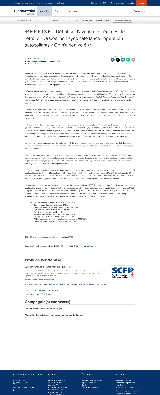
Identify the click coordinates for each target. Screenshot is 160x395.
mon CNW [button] (103, 3)
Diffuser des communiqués (57, 387)
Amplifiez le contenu (55, 392)
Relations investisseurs (45, 3)
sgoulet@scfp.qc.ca (87, 246)
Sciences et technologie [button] (49, 20)
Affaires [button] (33, 20)
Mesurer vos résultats (55, 390)
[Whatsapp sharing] (128, 60)
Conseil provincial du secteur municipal (43, 308)
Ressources (18, 3)
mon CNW (119, 385)
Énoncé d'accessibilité (90, 387)
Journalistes (29, 3)
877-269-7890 (21, 380)
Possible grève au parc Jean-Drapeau (38, 294)
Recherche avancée (123, 20)
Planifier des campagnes (56, 383)
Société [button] (108, 20)
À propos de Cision (89, 383)
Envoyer (141, 3)
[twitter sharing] (118, 60)
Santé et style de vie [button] (70, 20)
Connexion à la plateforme (125, 383)
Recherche (138, 11)
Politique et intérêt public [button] (92, 20)
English (94, 3)
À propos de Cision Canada (92, 380)
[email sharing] (133, 60)
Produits (58, 11)
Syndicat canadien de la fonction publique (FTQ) (48, 266)
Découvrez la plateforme (56, 380)
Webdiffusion (60, 3)
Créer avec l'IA (53, 385)
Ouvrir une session (118, 3)
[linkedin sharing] (123, 60)
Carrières (85, 385)
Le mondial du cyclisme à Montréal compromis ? (42, 290)
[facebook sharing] (113, 60)
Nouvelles (44, 11)
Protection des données (125, 387)
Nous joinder (73, 11)
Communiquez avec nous (22, 387)
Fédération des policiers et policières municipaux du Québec (54, 315)
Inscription (131, 3)
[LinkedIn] (14, 390)
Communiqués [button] (21, 20)
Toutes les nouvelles (123, 380)
